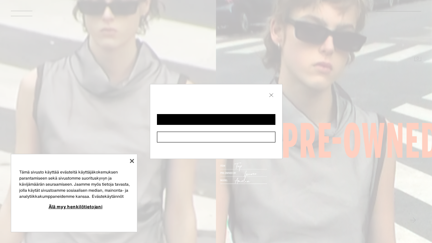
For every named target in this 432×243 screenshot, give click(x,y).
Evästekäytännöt (108, 196)
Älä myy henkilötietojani (76, 206)
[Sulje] (132, 161)
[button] (216, 119)
